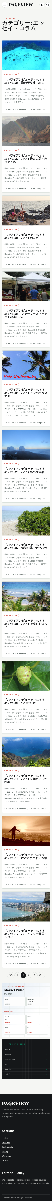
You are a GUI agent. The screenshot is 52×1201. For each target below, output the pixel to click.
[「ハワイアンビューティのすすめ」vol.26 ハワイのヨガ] (26, 210)
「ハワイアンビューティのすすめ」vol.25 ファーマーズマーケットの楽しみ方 (25, 314)
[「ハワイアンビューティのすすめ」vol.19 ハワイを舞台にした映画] (26, 752)
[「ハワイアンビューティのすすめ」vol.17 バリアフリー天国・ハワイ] (26, 906)
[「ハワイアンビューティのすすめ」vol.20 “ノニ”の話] (26, 676)
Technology (7, 1147)
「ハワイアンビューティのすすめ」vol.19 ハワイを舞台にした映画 (25, 779)
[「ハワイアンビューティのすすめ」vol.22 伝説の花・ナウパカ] (26, 521)
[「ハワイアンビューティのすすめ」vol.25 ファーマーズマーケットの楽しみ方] (26, 286)
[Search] (47, 4)
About (5, 1160)
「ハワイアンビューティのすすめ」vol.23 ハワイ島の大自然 (24, 470)
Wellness (6, 1156)
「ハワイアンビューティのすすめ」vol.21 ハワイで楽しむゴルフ (25, 624)
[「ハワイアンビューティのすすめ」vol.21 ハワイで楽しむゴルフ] (26, 596)
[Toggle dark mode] (42, 4)
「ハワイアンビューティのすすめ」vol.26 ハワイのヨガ (24, 236)
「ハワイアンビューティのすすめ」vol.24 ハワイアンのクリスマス (26, 393)
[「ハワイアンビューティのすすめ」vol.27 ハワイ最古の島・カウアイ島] (26, 131)
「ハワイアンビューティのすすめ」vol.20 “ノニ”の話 (24, 701)
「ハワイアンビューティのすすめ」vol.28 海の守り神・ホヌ (24, 81)
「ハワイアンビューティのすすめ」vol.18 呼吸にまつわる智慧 (25, 856)
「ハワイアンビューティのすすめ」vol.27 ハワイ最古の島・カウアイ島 (25, 158)
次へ (41, 975)
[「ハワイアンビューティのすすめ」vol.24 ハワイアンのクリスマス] (26, 365)
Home (5, 1138)
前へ (11, 975)
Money (5, 1151)
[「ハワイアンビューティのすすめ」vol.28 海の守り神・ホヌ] (26, 55)
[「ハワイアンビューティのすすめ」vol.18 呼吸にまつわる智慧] (26, 831)
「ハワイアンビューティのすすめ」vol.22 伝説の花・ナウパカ (25, 546)
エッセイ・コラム (11, 74)
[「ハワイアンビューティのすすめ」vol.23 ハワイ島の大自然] (26, 445)
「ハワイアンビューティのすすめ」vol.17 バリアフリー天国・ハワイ (25, 934)
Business (6, 1142)
